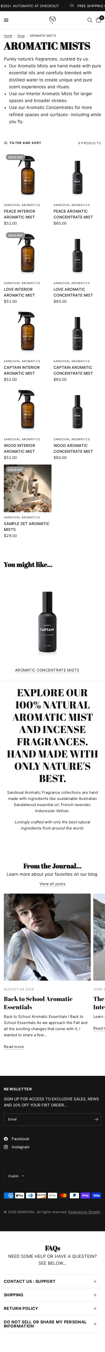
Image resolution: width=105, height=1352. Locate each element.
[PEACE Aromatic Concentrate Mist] (77, 176)
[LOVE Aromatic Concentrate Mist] (77, 254)
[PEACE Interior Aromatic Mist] (27, 176)
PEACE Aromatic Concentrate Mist (73, 214)
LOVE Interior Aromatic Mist (19, 292)
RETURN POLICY (21, 1308)
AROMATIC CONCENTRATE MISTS (47, 670)
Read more (14, 1046)
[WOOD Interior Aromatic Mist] (27, 410)
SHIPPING (13, 1294)
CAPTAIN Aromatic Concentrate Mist (73, 370)
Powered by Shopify (84, 1212)
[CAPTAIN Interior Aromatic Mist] (27, 332)
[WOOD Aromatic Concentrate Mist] (77, 410)
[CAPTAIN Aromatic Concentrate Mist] (77, 332)
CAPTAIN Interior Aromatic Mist (22, 370)
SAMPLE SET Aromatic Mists (26, 526)
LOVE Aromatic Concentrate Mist (73, 292)
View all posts (52, 884)
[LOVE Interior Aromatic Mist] (27, 254)
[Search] (90, 20)
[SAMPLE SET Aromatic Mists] (27, 488)
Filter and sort (25, 143)
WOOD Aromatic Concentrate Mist (73, 448)
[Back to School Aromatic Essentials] (47, 937)
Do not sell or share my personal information (45, 1324)
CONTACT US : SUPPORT (30, 1281)
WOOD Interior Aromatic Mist (19, 448)
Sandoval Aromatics (22, 205)
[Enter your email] (96, 1119)
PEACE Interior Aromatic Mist (19, 214)
